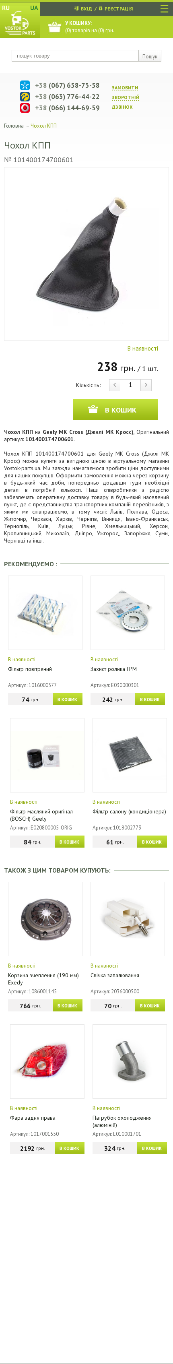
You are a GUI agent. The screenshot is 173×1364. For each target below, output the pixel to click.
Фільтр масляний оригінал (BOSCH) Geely (41, 815)
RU (6, 7)
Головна (14, 125)
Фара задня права (33, 1117)
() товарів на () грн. (89, 27)
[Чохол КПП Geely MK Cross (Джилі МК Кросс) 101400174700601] (86, 254)
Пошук (149, 56)
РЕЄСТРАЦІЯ (119, 9)
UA (34, 7)
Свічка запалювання (115, 975)
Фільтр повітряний (30, 669)
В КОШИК (67, 699)
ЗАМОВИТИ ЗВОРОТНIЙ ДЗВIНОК (125, 97)
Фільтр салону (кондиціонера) (129, 811)
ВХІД (86, 9)
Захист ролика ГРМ (114, 669)
